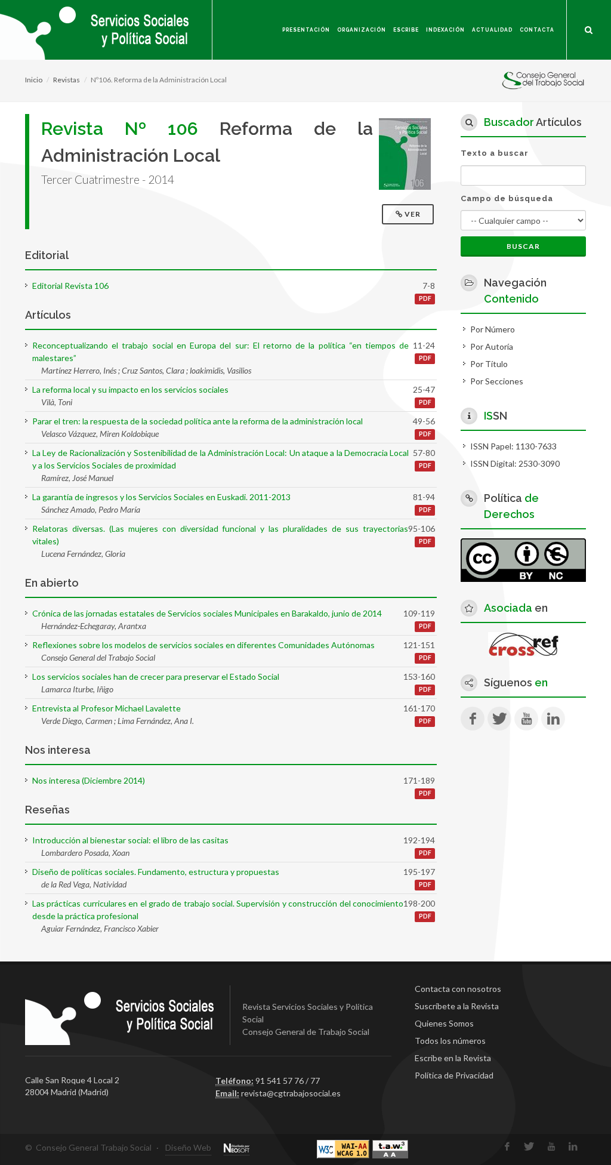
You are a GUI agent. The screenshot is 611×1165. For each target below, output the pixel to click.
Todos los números (450, 1040)
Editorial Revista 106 (70, 286)
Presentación (306, 30)
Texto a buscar (495, 153)
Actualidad (492, 30)
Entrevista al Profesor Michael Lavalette (106, 708)
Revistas (66, 79)
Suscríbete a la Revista (457, 1006)
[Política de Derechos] (523, 559)
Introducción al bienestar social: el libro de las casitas (130, 840)
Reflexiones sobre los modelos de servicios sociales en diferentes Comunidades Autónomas (203, 645)
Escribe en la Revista (453, 1058)
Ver (412, 213)
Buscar (523, 246)
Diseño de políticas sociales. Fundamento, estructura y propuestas (155, 872)
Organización (361, 30)
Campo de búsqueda (507, 198)
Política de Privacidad (454, 1075)
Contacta (537, 30)
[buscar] (589, 28)
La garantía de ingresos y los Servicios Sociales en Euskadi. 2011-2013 (161, 497)
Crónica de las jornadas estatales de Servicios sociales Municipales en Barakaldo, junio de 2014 (207, 613)
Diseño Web (188, 1147)
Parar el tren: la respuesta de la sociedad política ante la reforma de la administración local (197, 421)
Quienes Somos (444, 1023)
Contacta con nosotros (458, 989)
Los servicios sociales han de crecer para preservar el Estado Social (155, 676)
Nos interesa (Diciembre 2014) (88, 780)
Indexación (445, 30)
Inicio (33, 79)
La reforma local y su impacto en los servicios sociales (130, 389)
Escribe (406, 30)
